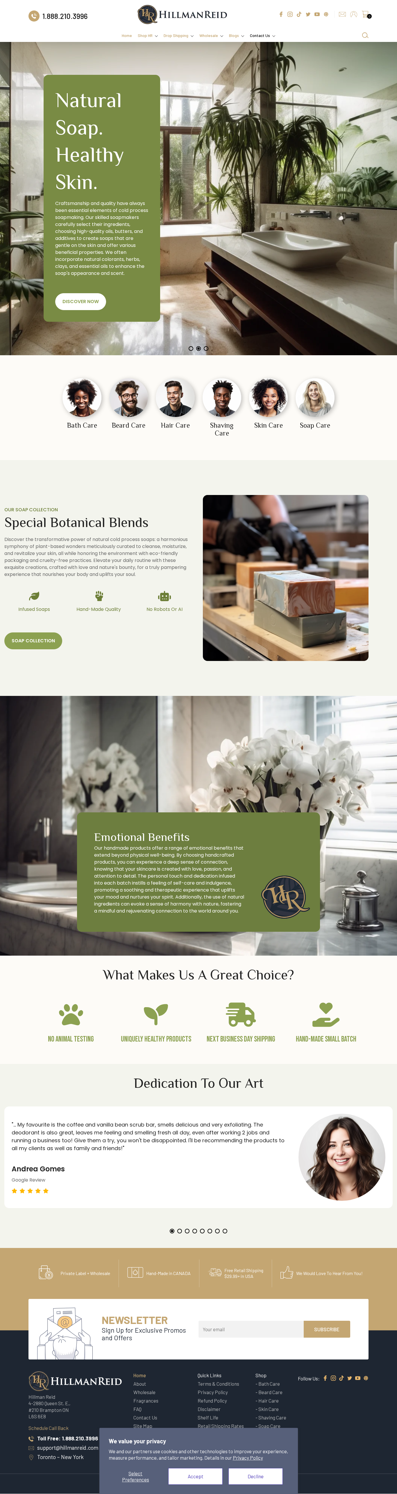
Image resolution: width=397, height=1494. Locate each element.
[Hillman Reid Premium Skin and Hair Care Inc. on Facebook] (325, 1378)
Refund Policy (212, 1400)
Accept (195, 1476)
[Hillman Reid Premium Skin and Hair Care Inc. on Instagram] (333, 1378)
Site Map (142, 1426)
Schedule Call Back (48, 1428)
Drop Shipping (176, 35)
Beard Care (270, 1392)
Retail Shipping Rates (221, 1426)
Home (127, 35)
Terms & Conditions (218, 1384)
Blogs (234, 35)
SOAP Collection (33, 640)
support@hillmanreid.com (67, 1447)
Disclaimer (209, 1409)
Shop (261, 1375)
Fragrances (145, 1400)
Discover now (80, 301)
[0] (365, 16)
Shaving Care (272, 1417)
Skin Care (268, 1409)
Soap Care (269, 1426)
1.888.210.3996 (80, 1438)
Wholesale (208, 35)
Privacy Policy (248, 1458)
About (139, 1384)
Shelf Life (208, 1417)
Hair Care (268, 1400)
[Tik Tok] (341, 1378)
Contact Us (260, 35)
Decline (256, 1476)
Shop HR (145, 35)
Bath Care (269, 1384)
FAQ (137, 1409)
